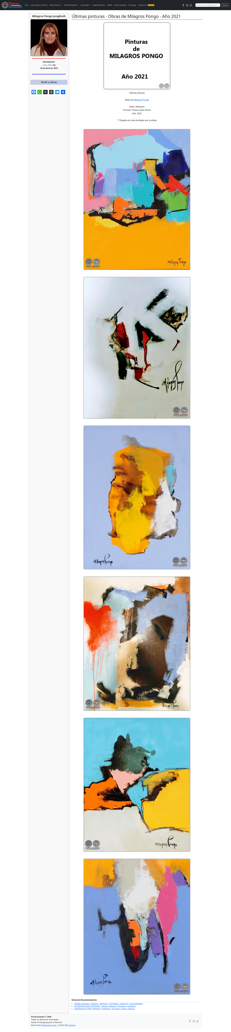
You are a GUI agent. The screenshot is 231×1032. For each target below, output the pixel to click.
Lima (45, 65)
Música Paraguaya (120, 5)
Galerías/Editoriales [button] (70, 5)
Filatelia (109, 5)
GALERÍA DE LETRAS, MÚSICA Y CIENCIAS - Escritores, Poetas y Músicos (104, 1009)
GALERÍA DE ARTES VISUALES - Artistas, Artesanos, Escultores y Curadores (105, 1006)
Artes (26, 5)
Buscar (225, 5)
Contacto (71, 1025)
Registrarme (146, 5)
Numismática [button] (85, 5)
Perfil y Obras (49, 82)
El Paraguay (132, 5)
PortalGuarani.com (48, 1025)
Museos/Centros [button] (55, 5)
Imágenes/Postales (99, 5)
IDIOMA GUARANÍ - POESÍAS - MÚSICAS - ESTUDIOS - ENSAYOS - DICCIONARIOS (108, 1004)
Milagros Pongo (141, 100)
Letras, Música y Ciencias (39, 5)
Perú (50, 65)
